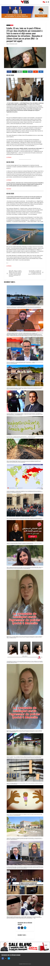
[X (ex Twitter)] (22, 927)
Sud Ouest (8, 188)
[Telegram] (25, 927)
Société (11, 25)
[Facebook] (19, 927)
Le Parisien (8, 157)
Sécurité (8, 25)
